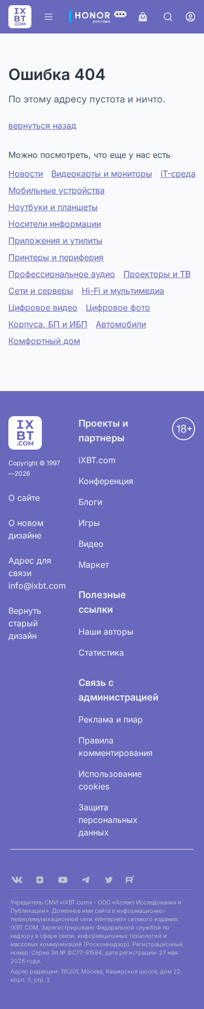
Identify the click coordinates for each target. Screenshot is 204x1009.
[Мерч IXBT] (143, 16)
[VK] (16, 880)
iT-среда (178, 173)
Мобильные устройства (56, 190)
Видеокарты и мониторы (101, 173)
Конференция (105, 481)
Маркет (93, 564)
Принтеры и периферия (56, 257)
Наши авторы (105, 631)
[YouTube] (62, 880)
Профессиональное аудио (61, 274)
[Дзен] (39, 880)
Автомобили (121, 324)
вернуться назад (42, 125)
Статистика (101, 652)
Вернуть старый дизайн (24, 623)
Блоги (90, 502)
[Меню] (48, 16)
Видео (91, 543)
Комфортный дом (44, 341)
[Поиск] (167, 16)
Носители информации (54, 224)
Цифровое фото (118, 307)
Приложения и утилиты (55, 240)
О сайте (24, 497)
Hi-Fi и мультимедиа (123, 290)
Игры (89, 523)
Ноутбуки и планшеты (53, 207)
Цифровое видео (42, 307)
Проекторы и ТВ (156, 274)
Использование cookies (110, 780)
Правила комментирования (115, 746)
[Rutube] (132, 880)
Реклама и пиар (110, 719)
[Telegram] (86, 880)
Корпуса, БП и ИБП (47, 324)
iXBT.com (97, 460)
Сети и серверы (40, 290)
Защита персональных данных (108, 820)
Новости (25, 173)
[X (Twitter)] (109, 880)
